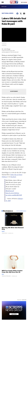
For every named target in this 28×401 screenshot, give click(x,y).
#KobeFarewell (10, 191)
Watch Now (23, 2)
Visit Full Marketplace (21, 210)
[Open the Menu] (2, 2)
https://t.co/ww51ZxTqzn (12, 193)
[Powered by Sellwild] (24, 299)
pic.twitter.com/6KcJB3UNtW (14, 195)
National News (7, 13)
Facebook (13, 177)
